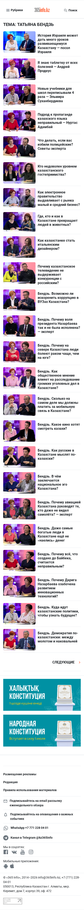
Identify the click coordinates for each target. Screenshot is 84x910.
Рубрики (16, 10)
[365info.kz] (42, 10)
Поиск (72, 10)
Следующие (63, 662)
